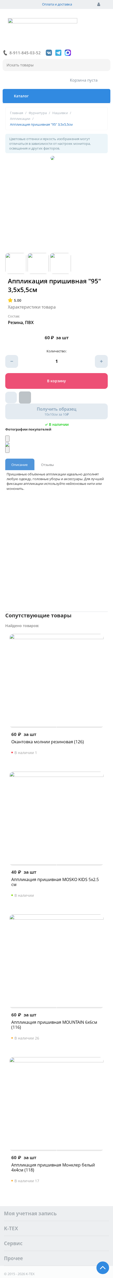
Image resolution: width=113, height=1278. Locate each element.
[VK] (49, 52)
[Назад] (7, 439)
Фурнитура (38, 112)
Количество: (56, 351)
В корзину (56, 380)
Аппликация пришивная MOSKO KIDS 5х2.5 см (55, 882)
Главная (16, 112)
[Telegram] (58, 52)
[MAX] (67, 52)
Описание (19, 464)
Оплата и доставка (57, 4)
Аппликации (20, 118)
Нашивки (60, 112)
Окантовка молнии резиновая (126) (47, 741)
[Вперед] (7, 450)
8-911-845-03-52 (25, 52)
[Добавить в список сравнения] (25, 397)
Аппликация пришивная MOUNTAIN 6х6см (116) (54, 1025)
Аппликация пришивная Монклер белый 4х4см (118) (53, 1168)
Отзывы (47, 464)
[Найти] (103, 65)
